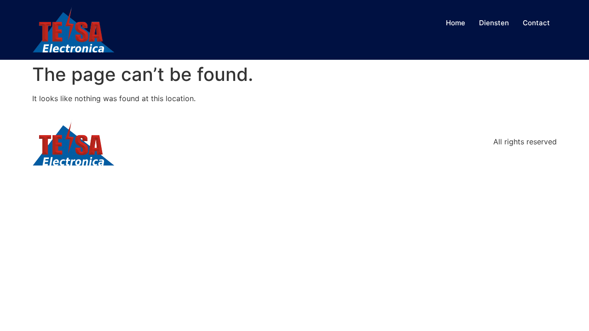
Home (455, 22)
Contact (536, 22)
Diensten (494, 22)
